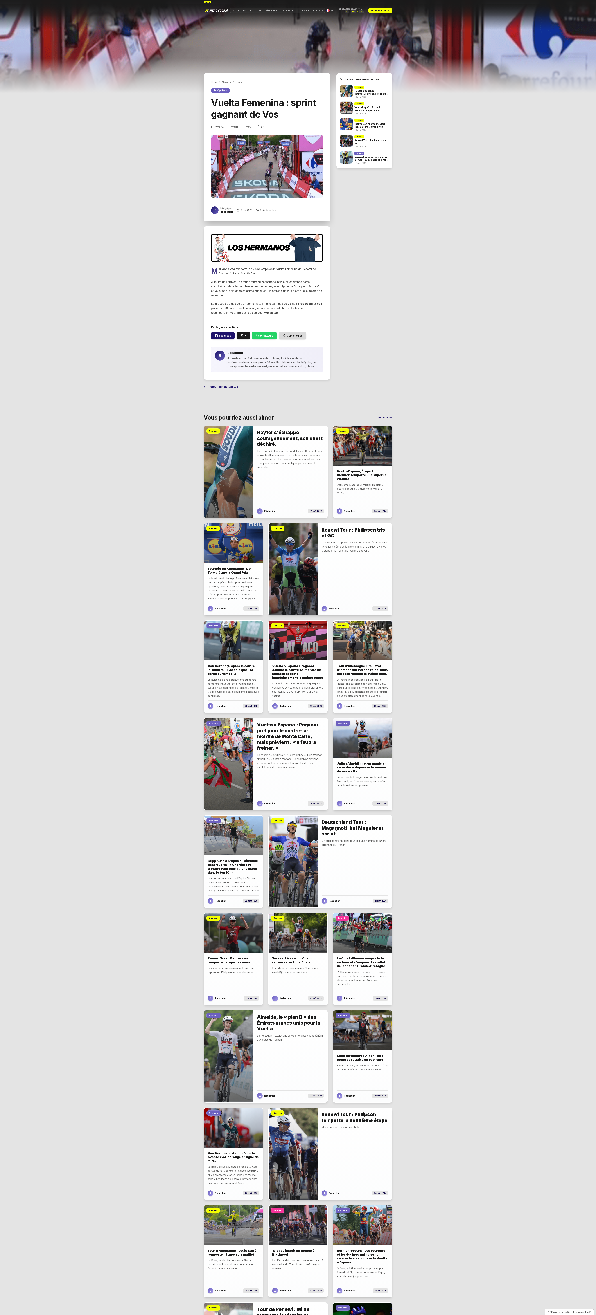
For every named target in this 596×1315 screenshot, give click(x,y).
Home (214, 82)
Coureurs (303, 10)
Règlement (272, 10)
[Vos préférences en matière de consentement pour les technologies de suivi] (569, 1312)
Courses (288, 10)
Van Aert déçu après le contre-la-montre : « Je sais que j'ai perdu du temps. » (250, 2)
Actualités (239, 10)
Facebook (225, 335)
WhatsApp (266, 335)
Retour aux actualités (223, 386)
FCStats (318, 10)
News (225, 82)
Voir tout (382, 417)
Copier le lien (295, 335)
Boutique (255, 10)
